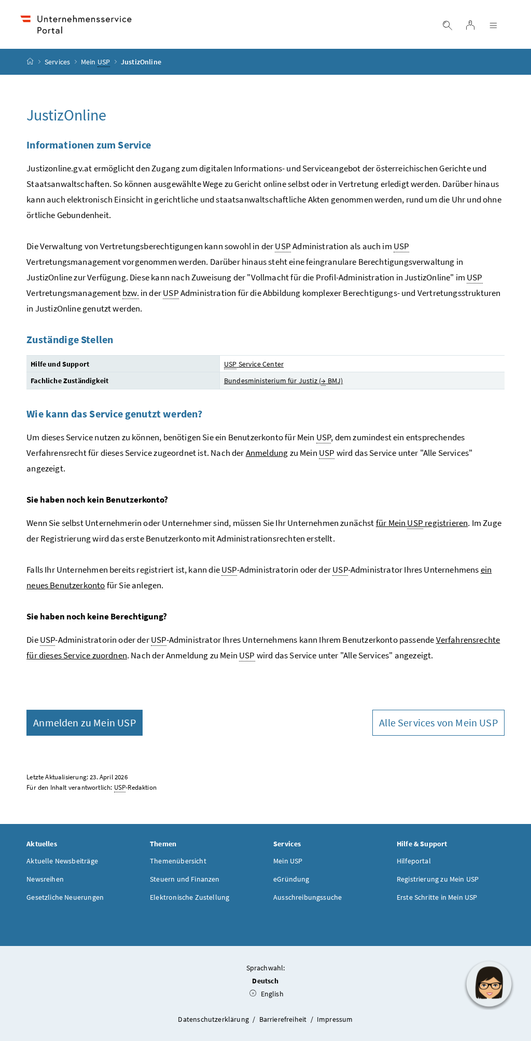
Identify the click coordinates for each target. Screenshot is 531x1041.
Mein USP (287, 861)
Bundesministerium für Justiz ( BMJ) (283, 380)
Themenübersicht (178, 861)
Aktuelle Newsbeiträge (62, 861)
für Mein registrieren (422, 523)
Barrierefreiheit (284, 1019)
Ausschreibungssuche (307, 897)
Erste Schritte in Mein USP (437, 897)
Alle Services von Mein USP (438, 722)
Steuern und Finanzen (185, 879)
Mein (95, 61)
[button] (489, 984)
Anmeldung (267, 452)
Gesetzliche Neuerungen (65, 897)
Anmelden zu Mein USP (84, 722)
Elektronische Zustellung (189, 897)
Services (57, 61)
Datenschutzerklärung (214, 1019)
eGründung (291, 879)
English (271, 993)
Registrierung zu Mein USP (438, 879)
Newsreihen (45, 879)
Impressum (335, 1019)
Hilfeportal (414, 861)
